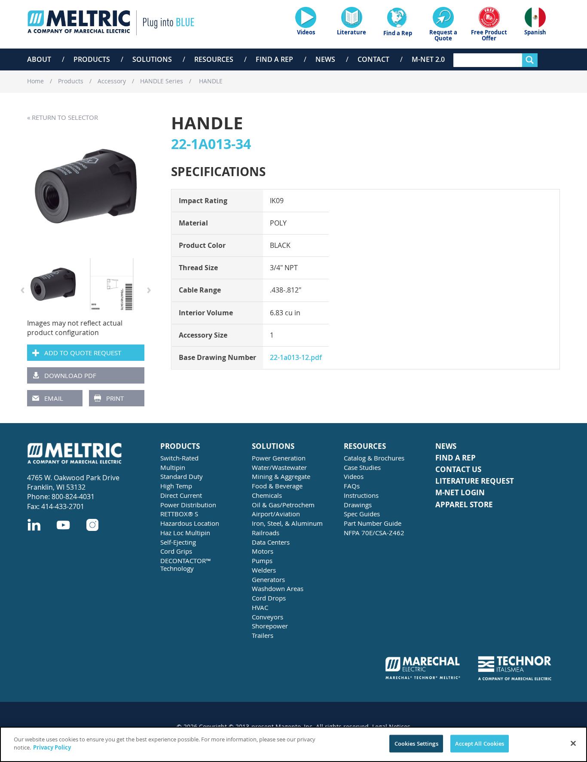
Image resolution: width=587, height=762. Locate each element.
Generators (268, 579)
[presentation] (22, 289)
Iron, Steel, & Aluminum (287, 523)
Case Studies (362, 467)
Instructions (361, 495)
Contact (373, 59)
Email (53, 398)
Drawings (358, 505)
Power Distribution (188, 505)
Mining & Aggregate (281, 476)
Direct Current (181, 495)
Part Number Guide (372, 523)
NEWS (445, 446)
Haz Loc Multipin (185, 532)
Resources (213, 59)
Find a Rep (274, 59)
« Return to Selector (62, 117)
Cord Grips (176, 551)
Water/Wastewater (279, 467)
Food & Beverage (277, 486)
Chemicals (267, 495)
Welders (264, 570)
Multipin (172, 467)
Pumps (262, 560)
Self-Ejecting (178, 542)
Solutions (152, 59)
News (325, 59)
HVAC (260, 607)
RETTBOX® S (179, 514)
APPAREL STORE (464, 505)
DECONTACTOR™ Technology (185, 564)
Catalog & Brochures (374, 458)
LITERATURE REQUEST (474, 481)
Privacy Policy (52, 747)
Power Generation (279, 458)
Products (91, 59)
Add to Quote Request (82, 352)
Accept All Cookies (479, 743)
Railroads (265, 532)
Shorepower (270, 626)
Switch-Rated (179, 458)
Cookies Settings (416, 743)
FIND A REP (455, 458)
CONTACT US (458, 470)
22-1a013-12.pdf (296, 357)
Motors (262, 551)
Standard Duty (181, 476)
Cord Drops (269, 598)
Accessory (112, 81)
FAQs (352, 486)
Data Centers (271, 542)
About (39, 59)
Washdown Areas (277, 588)
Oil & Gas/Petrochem (283, 505)
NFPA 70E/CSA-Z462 (374, 532)
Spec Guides (362, 514)
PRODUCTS (180, 446)
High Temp (176, 486)
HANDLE (210, 81)
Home (35, 81)
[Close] (573, 743)
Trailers (262, 635)
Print (115, 398)
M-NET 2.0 (428, 59)
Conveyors (267, 617)
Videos (354, 476)
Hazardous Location (189, 523)
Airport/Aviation (276, 514)
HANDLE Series (161, 81)
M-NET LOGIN (460, 493)
